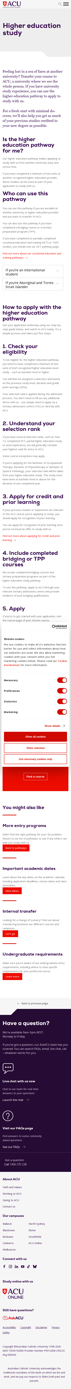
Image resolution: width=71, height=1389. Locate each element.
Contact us (9, 1206)
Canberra (8, 1243)
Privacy (56, 1327)
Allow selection (35, 747)
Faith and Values (12, 1187)
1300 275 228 (18, 1164)
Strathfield (35, 1236)
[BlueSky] (35, 1267)
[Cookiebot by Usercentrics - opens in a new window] (52, 627)
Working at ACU (12, 1193)
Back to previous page (35, 1003)
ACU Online (35, 1243)
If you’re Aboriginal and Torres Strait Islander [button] (29, 285)
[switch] (62, 690)
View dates (12, 890)
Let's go (10, 933)
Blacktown (9, 1230)
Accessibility (9, 1327)
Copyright (25, 1327)
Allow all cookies (35, 736)
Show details (52, 725)
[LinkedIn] (16, 1267)
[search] (60, 4)
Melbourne (9, 1249)
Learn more (12, 976)
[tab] (33, 271)
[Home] (17, 8)
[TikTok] (28, 1267)
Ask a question (14, 1160)
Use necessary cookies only (35, 759)
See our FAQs (11, 1147)
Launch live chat (13, 1100)
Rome (32, 1230)
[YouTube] (22, 1267)
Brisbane (8, 1236)
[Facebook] (4, 1267)
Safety (6, 1332)
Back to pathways (16, 848)
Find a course (35, 776)
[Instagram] (10, 1267)
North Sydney (37, 1223)
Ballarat (7, 1223)
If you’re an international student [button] (25, 272)
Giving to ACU (11, 1200)
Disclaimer (41, 1327)
